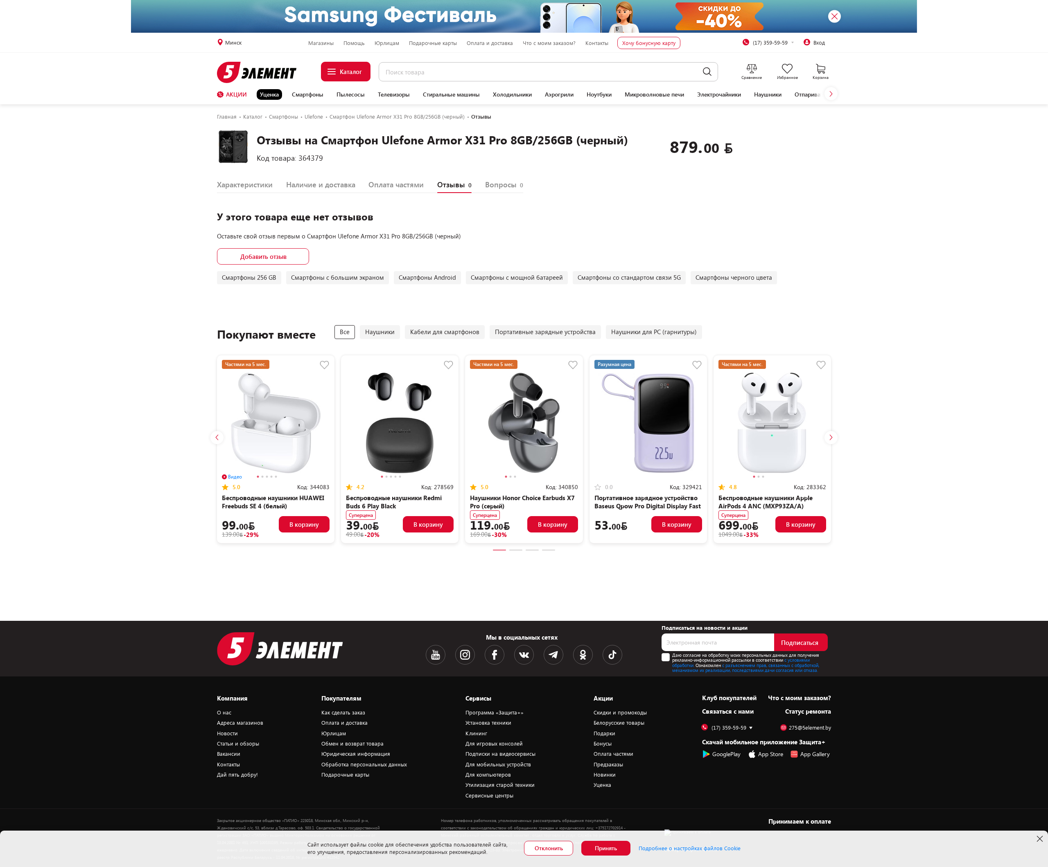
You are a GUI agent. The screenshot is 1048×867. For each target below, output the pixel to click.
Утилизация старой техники (500, 784)
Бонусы (603, 743)
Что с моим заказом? (549, 43)
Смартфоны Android (427, 277)
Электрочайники (719, 94)
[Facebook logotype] (494, 655)
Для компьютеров (488, 774)
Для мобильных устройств (498, 764)
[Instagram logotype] (465, 655)
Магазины (321, 43)
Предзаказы (608, 764)
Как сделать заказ (343, 712)
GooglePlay (726, 754)
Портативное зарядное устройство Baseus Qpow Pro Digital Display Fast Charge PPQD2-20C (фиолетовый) (647, 506)
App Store (770, 754)
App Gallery (815, 754)
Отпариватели (813, 94)
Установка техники (488, 722)
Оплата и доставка (490, 43)
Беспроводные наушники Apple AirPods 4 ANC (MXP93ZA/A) (765, 502)
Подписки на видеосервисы (500, 753)
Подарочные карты (433, 43)
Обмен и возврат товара (352, 743)
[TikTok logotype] (612, 655)
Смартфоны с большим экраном (337, 277)
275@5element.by (810, 727)
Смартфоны (307, 94)
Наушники (767, 94)
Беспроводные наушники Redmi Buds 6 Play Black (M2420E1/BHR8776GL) (394, 506)
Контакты (596, 43)
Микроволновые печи (654, 94)
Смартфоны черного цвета (734, 277)
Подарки (604, 733)
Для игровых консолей (494, 743)
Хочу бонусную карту (648, 43)
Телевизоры (394, 94)
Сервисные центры (489, 795)
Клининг (476, 733)
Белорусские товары (619, 722)
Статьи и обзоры (238, 743)
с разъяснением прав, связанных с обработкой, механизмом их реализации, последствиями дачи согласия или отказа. (745, 668)
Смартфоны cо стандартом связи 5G (629, 277)
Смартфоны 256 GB (249, 277)
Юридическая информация (355, 753)
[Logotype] (261, 72)
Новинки (605, 774)
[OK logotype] (583, 655)
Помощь (354, 43)
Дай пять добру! (237, 774)
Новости (227, 733)
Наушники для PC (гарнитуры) (654, 332)
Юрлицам (387, 43)
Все (345, 332)
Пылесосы (351, 94)
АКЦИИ (236, 94)
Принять (606, 848)
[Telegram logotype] (553, 655)
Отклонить (549, 848)
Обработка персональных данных (364, 764)
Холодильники (512, 94)
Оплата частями (613, 753)
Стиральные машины (451, 94)
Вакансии (228, 753)
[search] (707, 71)
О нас (224, 712)
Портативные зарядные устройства (545, 332)
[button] (831, 93)
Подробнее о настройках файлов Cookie (690, 848)
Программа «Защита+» (494, 712)
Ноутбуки (599, 94)
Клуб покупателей (729, 697)
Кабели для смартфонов (444, 332)
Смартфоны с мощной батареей (517, 277)
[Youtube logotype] (435, 655)
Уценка (269, 94)
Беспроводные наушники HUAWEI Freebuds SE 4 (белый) (273, 502)
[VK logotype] (524, 655)
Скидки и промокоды (620, 712)
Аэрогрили (559, 94)
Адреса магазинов (240, 722)
